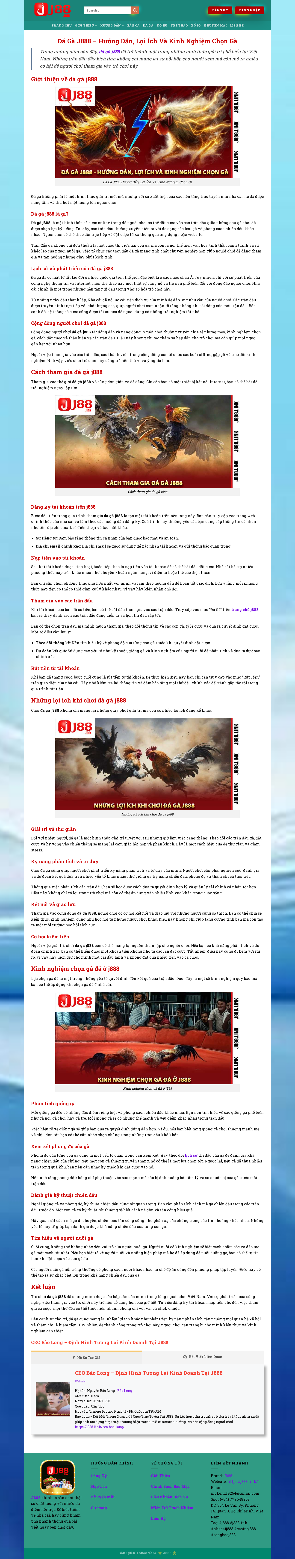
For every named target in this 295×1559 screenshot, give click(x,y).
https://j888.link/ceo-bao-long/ (99, 1427)
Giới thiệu (84, 25)
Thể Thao (179, 25)
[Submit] (135, 10)
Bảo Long (124, 1390)
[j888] (54, 10)
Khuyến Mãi (215, 25)
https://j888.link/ (242, 1481)
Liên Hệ (237, 25)
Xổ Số (196, 25)
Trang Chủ (61, 25)
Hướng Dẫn (110, 25)
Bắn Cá (133, 25)
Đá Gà (148, 25)
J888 (36, 1497)
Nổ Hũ (162, 25)
